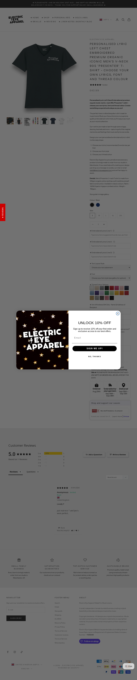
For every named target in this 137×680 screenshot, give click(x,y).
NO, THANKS (94, 357)
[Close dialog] (117, 313)
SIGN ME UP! (95, 348)
